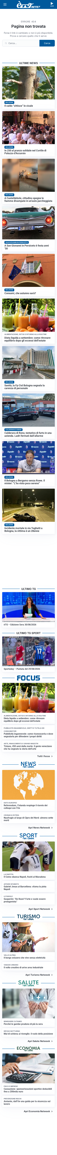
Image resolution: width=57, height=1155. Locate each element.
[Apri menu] (5, 4)
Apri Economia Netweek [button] (37, 1111)
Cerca (47, 43)
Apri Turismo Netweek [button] (37, 974)
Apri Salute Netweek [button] (39, 1041)
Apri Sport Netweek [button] (39, 909)
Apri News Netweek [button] (39, 827)
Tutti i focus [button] (43, 756)
